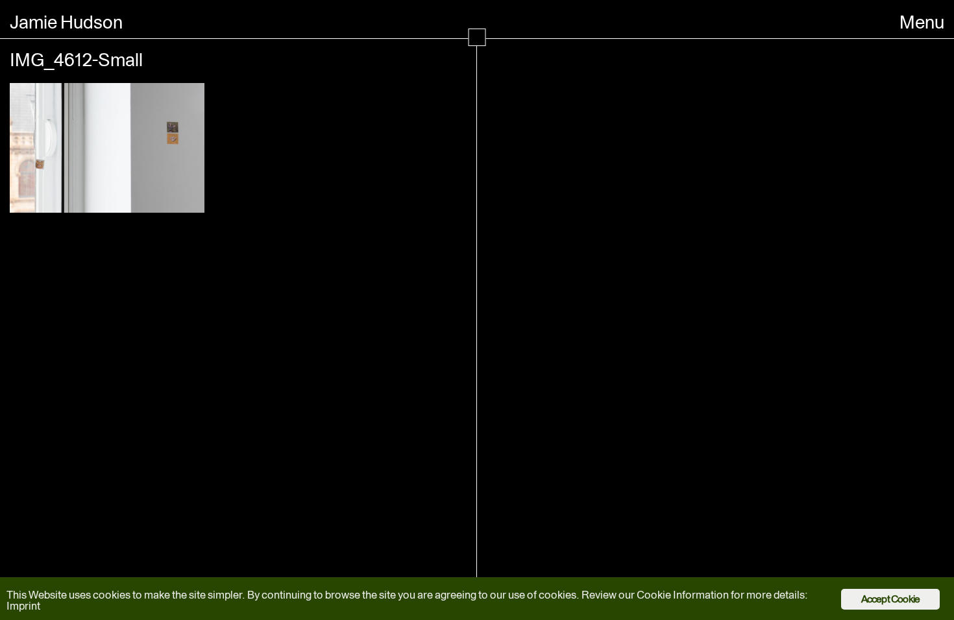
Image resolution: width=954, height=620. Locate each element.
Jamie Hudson (66, 22)
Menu (921, 22)
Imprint (23, 605)
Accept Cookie (890, 599)
